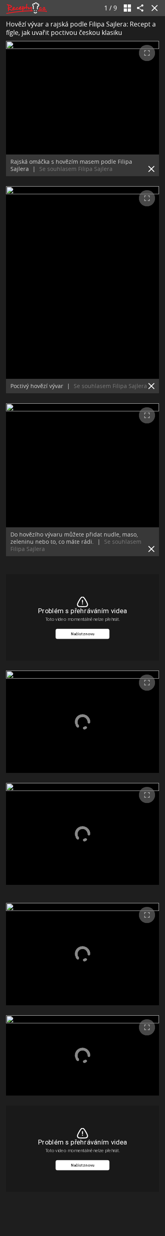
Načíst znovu (83, 634)
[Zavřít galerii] (153, 8)
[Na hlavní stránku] (26, 8)
